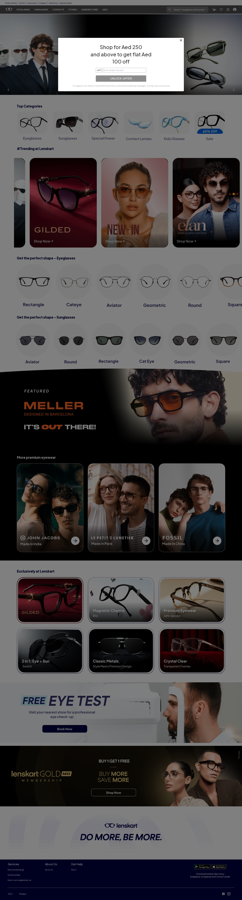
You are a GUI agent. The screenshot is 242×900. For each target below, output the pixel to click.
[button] (181, 41)
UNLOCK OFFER (121, 78)
